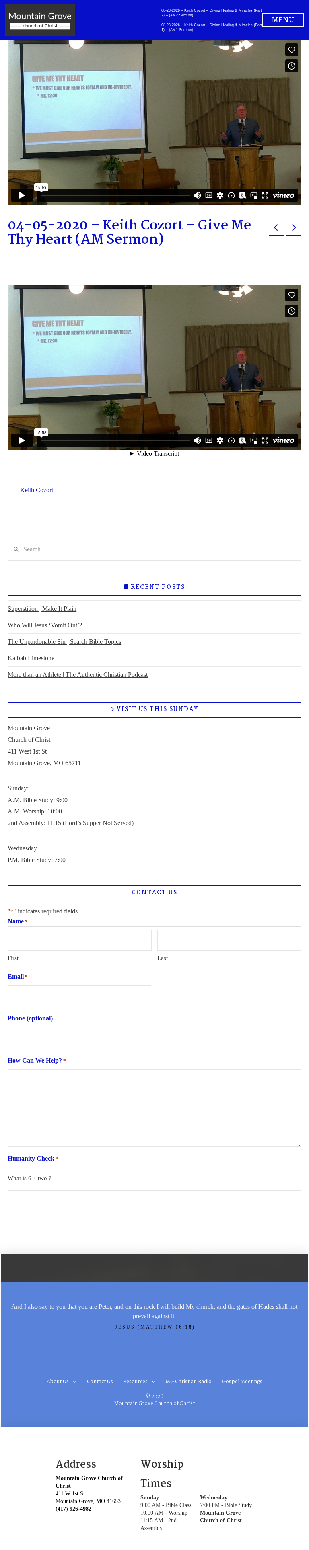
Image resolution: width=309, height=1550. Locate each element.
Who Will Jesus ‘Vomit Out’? (45, 625)
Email (18, 976)
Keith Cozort (36, 490)
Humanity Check (33, 1158)
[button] (283, 20)
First (13, 958)
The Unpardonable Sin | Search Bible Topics (64, 641)
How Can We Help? (37, 1060)
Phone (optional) (30, 1018)
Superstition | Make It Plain (42, 608)
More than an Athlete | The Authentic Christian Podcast (78, 674)
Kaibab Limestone (31, 658)
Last (162, 958)
